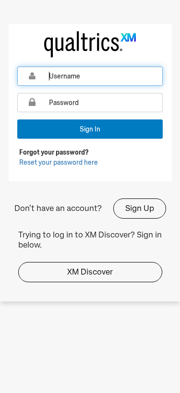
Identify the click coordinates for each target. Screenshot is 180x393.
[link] (90, 44)
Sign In (90, 129)
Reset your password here (58, 162)
